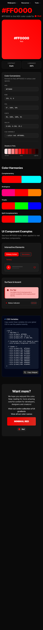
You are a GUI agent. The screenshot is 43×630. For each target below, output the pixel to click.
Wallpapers (11, 3)
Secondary (26, 254)
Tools (37, 3)
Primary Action (11, 254)
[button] (6, 151)
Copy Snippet (32, 372)
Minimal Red (21, 421)
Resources (25, 3)
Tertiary (9, 259)
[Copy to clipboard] (36, 89)
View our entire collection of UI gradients (21, 410)
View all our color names (21, 414)
